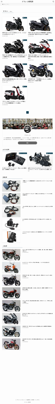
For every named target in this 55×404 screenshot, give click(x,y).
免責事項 (28, 399)
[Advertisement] (27, 361)
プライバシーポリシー (21, 399)
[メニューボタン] (1, 1)
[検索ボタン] (53, 1)
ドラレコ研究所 (27, 1)
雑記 (27, 142)
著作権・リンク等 (35, 399)
